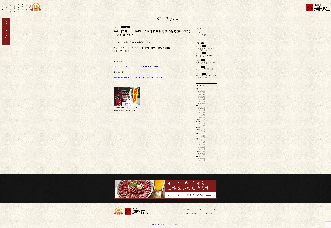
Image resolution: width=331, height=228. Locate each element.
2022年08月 (201, 135)
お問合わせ (14, 7)
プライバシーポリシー (209, 213)
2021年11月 (201, 141)
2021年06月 (201, 148)
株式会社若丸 (318, 7)
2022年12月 (201, 131)
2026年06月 (201, 94)
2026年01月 (201, 103)
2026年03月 (201, 99)
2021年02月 (201, 155)
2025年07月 (201, 111)
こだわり (26, 7)
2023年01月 (201, 129)
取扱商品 (22, 7)
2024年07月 (201, 123)
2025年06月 (201, 112)
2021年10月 (201, 143)
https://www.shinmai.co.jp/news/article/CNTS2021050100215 (138, 77)
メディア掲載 (10, 8)
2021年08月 (201, 144)
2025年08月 (201, 109)
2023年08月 (201, 125)
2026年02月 (201, 101)
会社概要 (30, 7)
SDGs (2, 7)
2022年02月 (201, 137)
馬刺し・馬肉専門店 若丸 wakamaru (166, 224)
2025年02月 (201, 119)
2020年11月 (201, 160)
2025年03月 (201, 117)
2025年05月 (201, 114)
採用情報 (18, 7)
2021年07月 (201, 146)
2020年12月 (201, 159)
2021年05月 (201, 149)
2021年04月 (201, 151)
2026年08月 (201, 91)
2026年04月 (201, 98)
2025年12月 (201, 107)
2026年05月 (201, 96)
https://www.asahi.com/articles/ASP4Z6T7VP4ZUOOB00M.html (138, 67)
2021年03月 (201, 153)
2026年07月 (201, 93)
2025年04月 (201, 116)
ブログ (6, 6)
